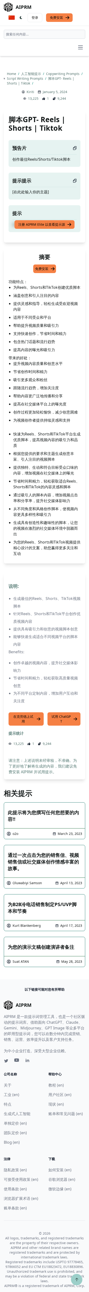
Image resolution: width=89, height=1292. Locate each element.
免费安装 (56, 17)
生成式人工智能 (17, 1113)
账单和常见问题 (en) (65, 1113)
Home (12, 73)
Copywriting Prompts (63, 73)
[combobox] (44, 34)
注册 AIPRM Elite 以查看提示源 (41, 224)
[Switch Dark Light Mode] (21, 17)
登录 (35, 17)
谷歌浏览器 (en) (61, 1179)
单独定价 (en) (15, 1123)
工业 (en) (11, 1094)
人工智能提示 (31, 73)
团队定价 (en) (15, 1132)
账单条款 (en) (15, 1208)
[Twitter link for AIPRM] (6, 1060)
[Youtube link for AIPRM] (17, 1061)
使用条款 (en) (15, 1189)
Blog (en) (12, 1142)
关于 (7, 1085)
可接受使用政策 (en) (21, 1179)
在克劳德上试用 (23, 718)
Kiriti (30, 92)
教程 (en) (56, 1085)
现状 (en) (56, 1104)
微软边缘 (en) (59, 1189)
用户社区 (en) (59, 1094)
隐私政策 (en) (15, 1169)
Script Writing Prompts (25, 78)
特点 (7, 1104)
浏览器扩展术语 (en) (21, 1198)
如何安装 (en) (59, 1169)
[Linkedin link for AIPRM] (28, 1061)
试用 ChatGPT (61, 718)
